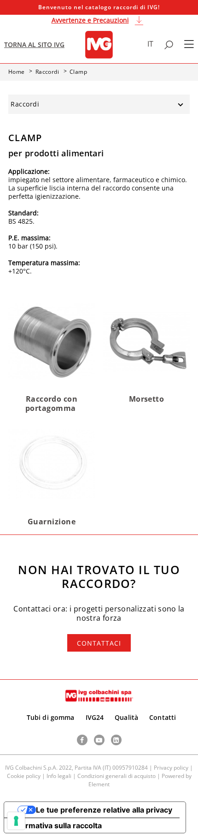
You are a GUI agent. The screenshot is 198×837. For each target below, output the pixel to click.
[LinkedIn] (116, 740)
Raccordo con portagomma (51, 403)
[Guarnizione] (51, 463)
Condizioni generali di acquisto (116, 776)
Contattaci (99, 643)
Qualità (126, 717)
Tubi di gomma (51, 717)
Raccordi (25, 104)
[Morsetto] (146, 341)
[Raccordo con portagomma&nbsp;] (51, 341)
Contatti (162, 717)
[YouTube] (99, 740)
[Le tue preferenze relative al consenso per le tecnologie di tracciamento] (16, 821)
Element (99, 784)
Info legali (59, 776)
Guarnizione (52, 521)
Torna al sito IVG (34, 44)
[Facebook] (82, 740)
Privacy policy (171, 768)
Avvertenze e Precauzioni (90, 20)
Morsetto (146, 399)
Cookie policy (24, 776)
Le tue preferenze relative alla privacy (104, 809)
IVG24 (95, 717)
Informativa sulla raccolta (57, 825)
